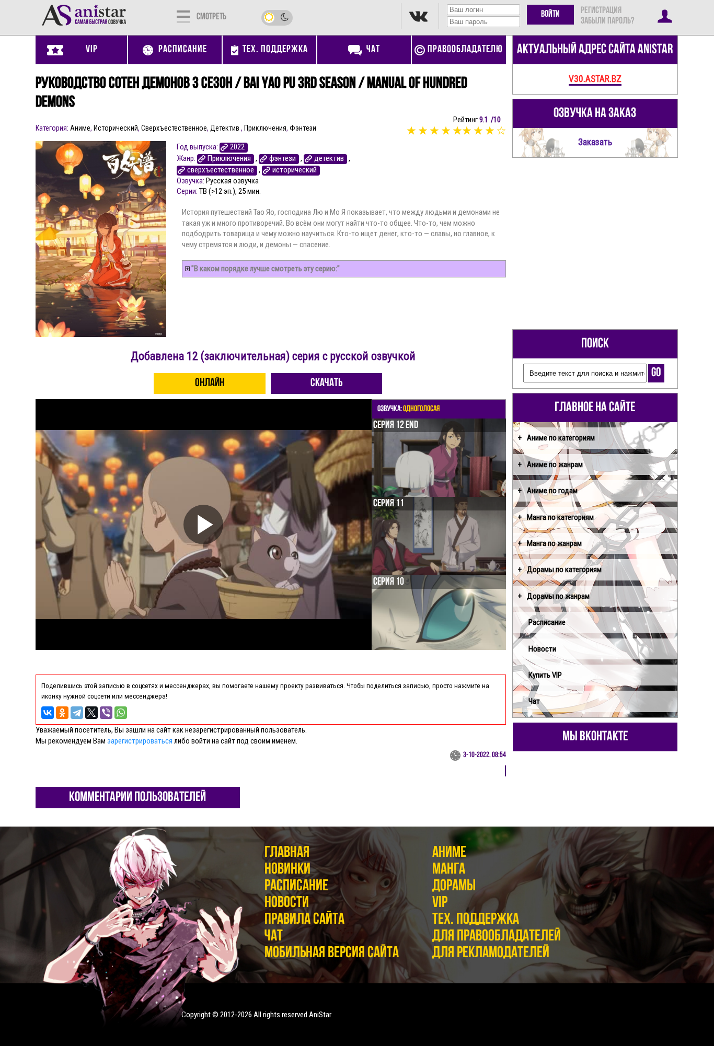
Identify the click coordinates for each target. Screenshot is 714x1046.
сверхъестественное (220, 170)
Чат (534, 701)
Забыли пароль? (607, 21)
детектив (329, 158)
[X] (91, 712)
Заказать (595, 142)
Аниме (80, 128)
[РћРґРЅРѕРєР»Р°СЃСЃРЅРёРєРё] (62, 712)
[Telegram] (77, 712)
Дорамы (454, 886)
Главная (286, 853)
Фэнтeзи (303, 128)
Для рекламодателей (490, 953)
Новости (542, 649)
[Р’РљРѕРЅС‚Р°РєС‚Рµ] (47, 712)
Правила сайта (304, 920)
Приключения (265, 128)
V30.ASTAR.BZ (595, 79)
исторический (294, 170)
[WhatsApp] (120, 712)
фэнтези (282, 158)
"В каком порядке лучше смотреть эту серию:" (265, 268)
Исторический (116, 128)
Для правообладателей (496, 936)
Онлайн (209, 383)
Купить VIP (545, 675)
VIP (439, 903)
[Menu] (183, 15)
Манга (448, 870)
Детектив (225, 128)
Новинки (287, 870)
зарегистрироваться (139, 741)
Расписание (547, 622)
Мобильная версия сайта (331, 953)
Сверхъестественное (174, 128)
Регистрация (601, 11)
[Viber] (106, 712)
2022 (237, 147)
